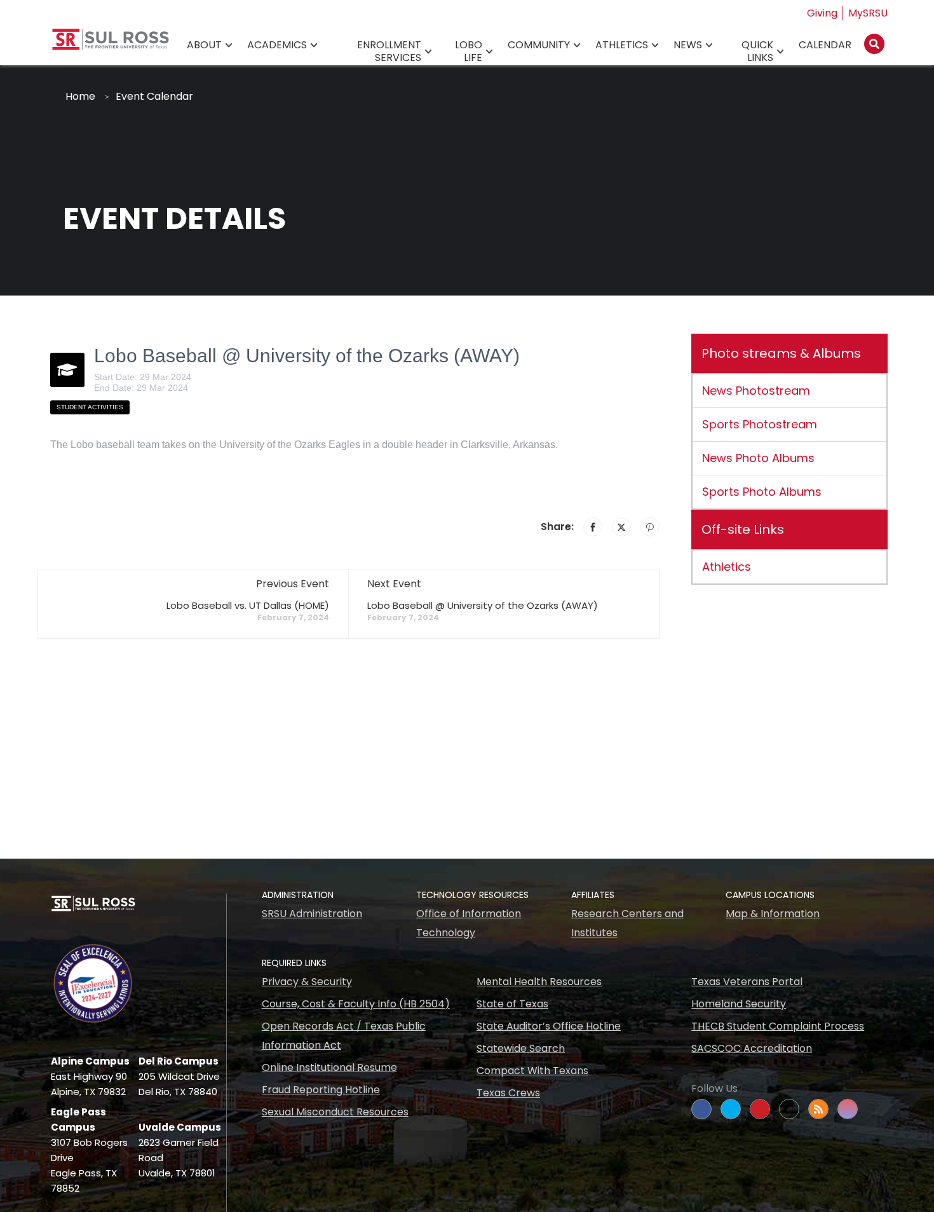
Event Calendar (154, 96)
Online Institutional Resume (329, 1067)
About (204, 44)
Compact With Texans (532, 1070)
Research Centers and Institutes (627, 923)
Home (80, 96)
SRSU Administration (312, 913)
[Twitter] (621, 526)
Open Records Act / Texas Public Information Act (344, 1035)
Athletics (621, 44)
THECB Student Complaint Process (777, 1026)
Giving (822, 13)
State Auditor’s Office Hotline (549, 1026)
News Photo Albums (758, 458)
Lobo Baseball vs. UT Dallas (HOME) (247, 605)
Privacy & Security (307, 981)
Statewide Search (521, 1048)
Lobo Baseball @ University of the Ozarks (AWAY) (482, 605)
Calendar (825, 44)
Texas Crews (508, 1093)
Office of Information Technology (468, 923)
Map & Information (773, 913)
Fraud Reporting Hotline (321, 1089)
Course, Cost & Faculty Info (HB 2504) (356, 1004)
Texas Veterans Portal (746, 981)
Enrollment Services (389, 51)
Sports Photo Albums (762, 492)
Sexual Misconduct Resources (335, 1112)
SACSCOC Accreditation (751, 1048)
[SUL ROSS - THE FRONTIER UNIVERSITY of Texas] (110, 44)
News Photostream (756, 390)
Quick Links (757, 51)
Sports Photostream (759, 424)
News (687, 44)
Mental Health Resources (539, 981)
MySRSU (868, 13)
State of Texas (512, 1004)
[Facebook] (592, 526)
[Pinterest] (650, 526)
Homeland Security (738, 1004)
